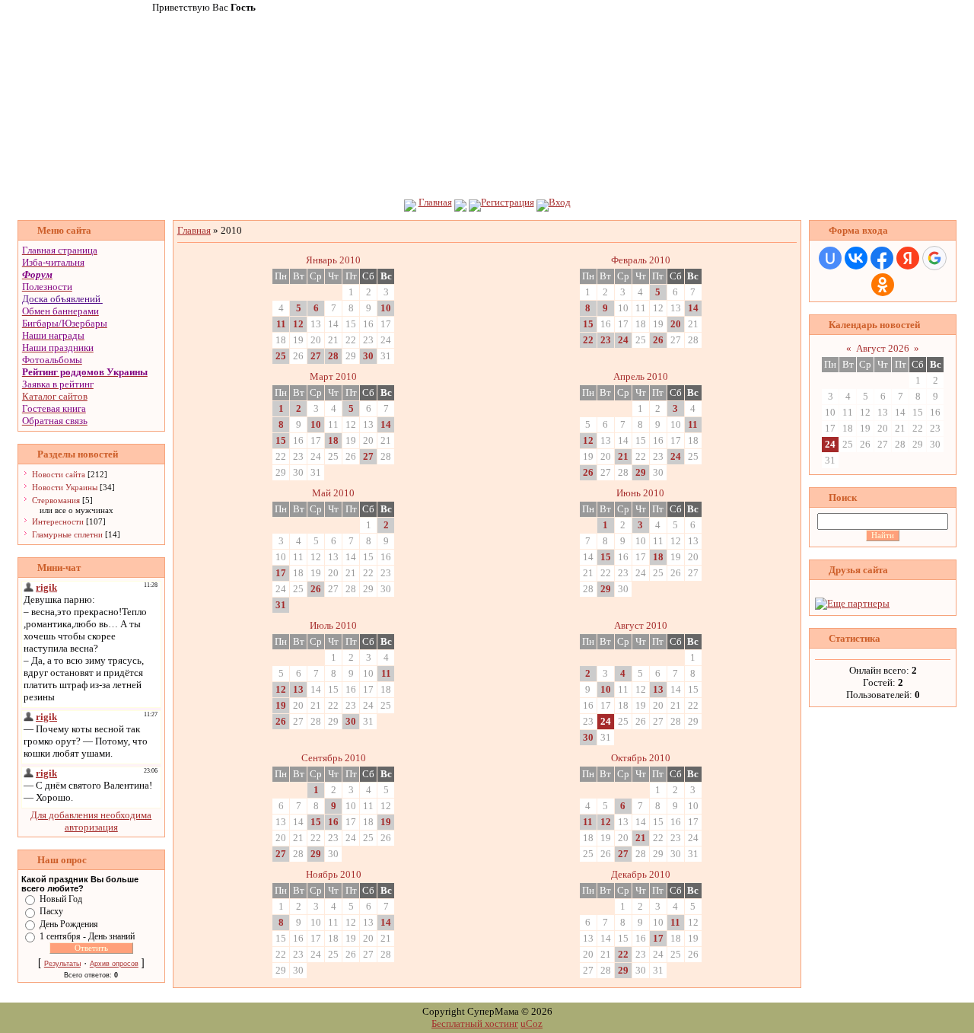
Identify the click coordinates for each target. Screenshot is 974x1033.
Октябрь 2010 (640, 758)
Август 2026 (882, 348)
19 (280, 705)
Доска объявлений (61, 298)
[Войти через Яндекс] (907, 258)
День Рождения (69, 923)
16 (333, 821)
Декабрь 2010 (640, 874)
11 (281, 324)
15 (588, 324)
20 (675, 324)
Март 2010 (333, 376)
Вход (560, 202)
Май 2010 (333, 493)
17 (280, 573)
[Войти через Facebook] (882, 258)
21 (623, 456)
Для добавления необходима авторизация (90, 821)
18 (333, 440)
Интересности (58, 521)
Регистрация (507, 202)
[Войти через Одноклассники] (882, 284)
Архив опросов (114, 964)
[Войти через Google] (934, 258)
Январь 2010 (333, 260)
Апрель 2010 (640, 376)
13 (298, 689)
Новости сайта (58, 474)
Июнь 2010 (640, 493)
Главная (435, 202)
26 (658, 340)
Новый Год (61, 899)
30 (368, 356)
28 (333, 356)
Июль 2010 (333, 625)
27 (315, 356)
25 (280, 356)
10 (385, 308)
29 (640, 472)
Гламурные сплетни (67, 534)
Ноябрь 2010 (333, 874)
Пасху (51, 911)
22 (588, 340)
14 (693, 308)
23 (605, 340)
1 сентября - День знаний (87, 936)
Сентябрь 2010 (333, 758)
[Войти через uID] (830, 258)
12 (298, 324)
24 (623, 340)
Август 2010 (640, 625)
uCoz (531, 1023)
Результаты (62, 964)
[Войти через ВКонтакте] (856, 258)
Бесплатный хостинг (474, 1023)
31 (280, 605)
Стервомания (56, 500)
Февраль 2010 (640, 260)
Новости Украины (64, 487)
